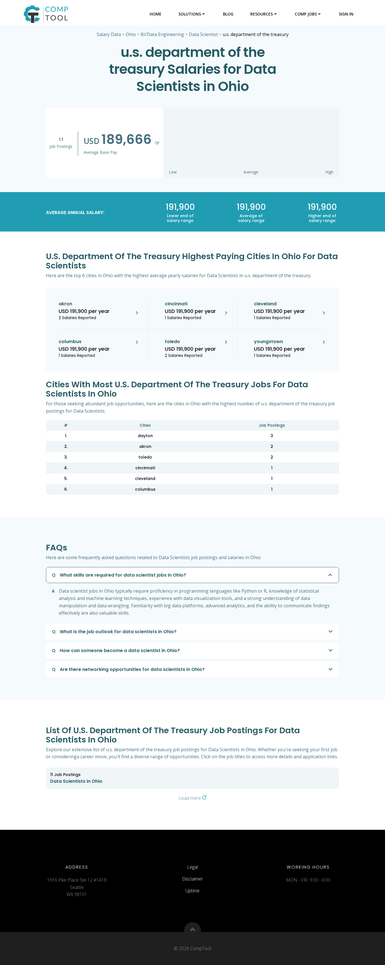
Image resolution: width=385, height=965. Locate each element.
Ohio (131, 34)
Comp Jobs (306, 14)
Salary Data (109, 34)
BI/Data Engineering (162, 34)
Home (155, 14)
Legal (192, 867)
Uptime (192, 891)
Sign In (346, 14)
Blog (228, 14)
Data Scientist (203, 34)
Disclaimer (192, 879)
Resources (261, 14)
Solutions (189, 14)
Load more (190, 798)
